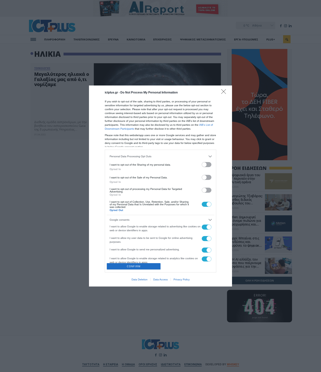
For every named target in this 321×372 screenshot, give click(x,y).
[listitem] (160, 156)
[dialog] (160, 186)
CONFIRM (134, 266)
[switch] (206, 164)
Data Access (160, 279)
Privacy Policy (182, 279)
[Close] (224, 92)
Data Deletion (139, 279)
